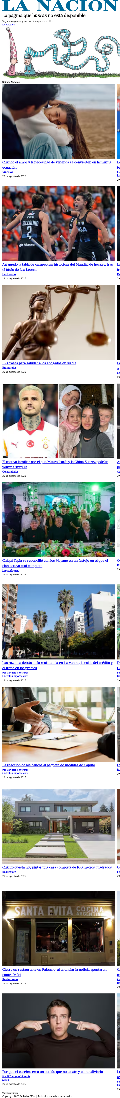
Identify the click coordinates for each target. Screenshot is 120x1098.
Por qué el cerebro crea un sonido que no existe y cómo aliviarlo (52, 1072)
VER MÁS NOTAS (10, 1093)
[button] (58, 122)
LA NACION (8, 24)
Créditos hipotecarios (15, 676)
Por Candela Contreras (15, 672)
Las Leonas (9, 274)
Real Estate (9, 872)
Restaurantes (10, 979)
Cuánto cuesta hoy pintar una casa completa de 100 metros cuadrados (57, 867)
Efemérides (9, 368)
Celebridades (10, 472)
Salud (5, 1080)
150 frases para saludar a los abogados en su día (39, 363)
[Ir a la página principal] (60, 10)
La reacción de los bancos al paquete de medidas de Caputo (48, 765)
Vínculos (7, 172)
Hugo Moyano (10, 570)
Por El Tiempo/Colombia (16, 1076)
